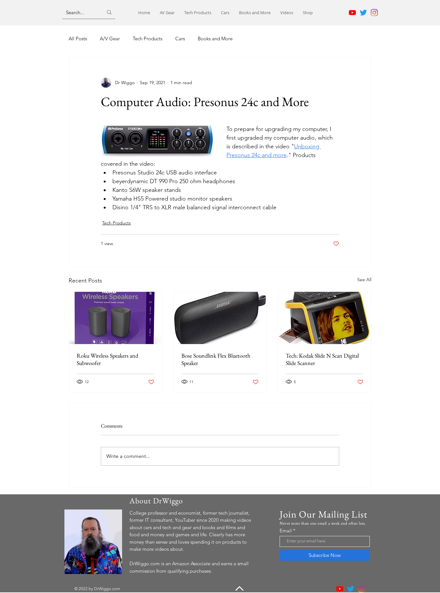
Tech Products (147, 38)
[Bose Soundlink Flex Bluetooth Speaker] (220, 318)
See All (364, 279)
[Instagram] (374, 12)
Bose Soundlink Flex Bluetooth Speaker (215, 359)
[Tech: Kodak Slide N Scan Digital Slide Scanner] (324, 318)
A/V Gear (110, 38)
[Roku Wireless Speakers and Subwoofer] (115, 318)
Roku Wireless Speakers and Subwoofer (107, 359)
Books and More (215, 38)
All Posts (78, 38)
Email (286, 530)
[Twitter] (363, 12)
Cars (180, 38)
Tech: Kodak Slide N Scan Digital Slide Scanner (322, 359)
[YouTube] (352, 12)
